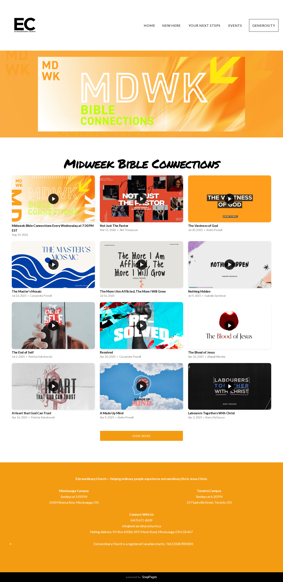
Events (235, 25)
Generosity (263, 25)
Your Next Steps (205, 25)
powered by (141, 577)
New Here (172, 25)
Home (149, 25)
